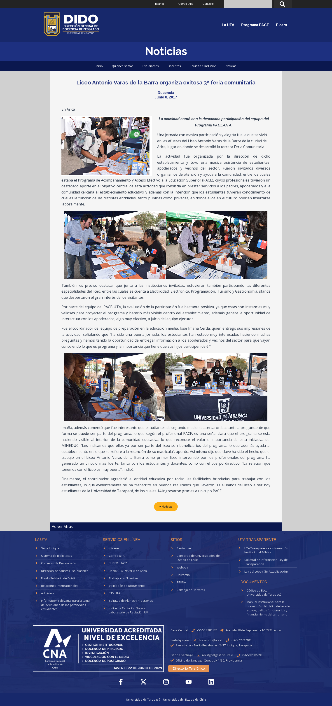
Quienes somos (122, 66)
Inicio (99, 66)
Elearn (281, 25)
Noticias (231, 66)
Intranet (159, 3)
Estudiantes (151, 66)
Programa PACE (255, 25)
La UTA (228, 25)
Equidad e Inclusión (203, 66)
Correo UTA (185, 3)
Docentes (174, 66)
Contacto (208, 3)
